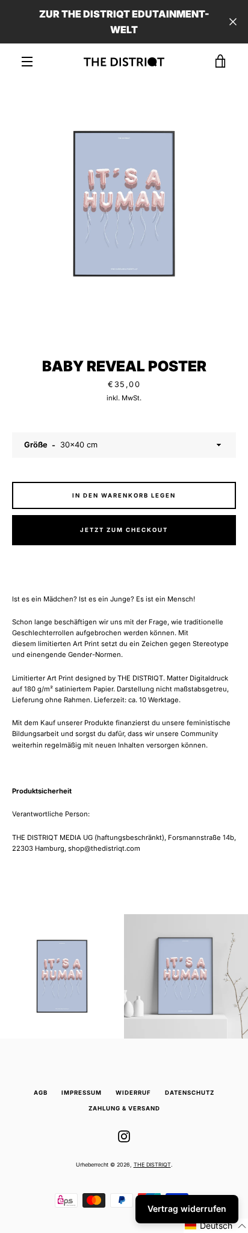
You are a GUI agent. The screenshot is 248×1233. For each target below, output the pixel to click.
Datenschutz (189, 1092)
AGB (41, 1092)
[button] (216, 1226)
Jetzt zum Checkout (124, 530)
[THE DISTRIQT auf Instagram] (124, 1136)
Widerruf (133, 1092)
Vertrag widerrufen (186, 1208)
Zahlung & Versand (124, 1108)
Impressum (81, 1092)
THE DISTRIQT (152, 1164)
